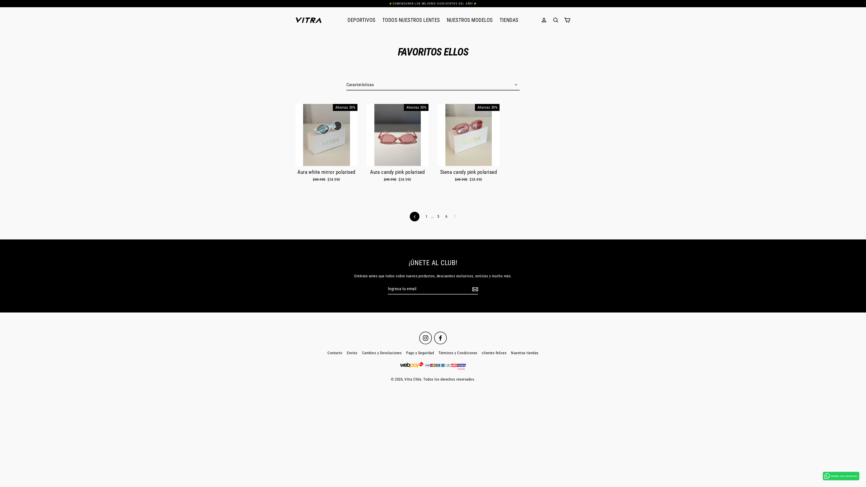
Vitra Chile (412, 379)
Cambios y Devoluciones (382, 353)
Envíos (352, 353)
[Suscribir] (474, 289)
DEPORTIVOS (361, 20)
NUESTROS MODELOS (470, 20)
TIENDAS (509, 20)
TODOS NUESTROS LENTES (411, 20)
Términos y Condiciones (457, 353)
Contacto (334, 353)
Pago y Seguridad (420, 353)
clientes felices (494, 353)
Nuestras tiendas (525, 353)
